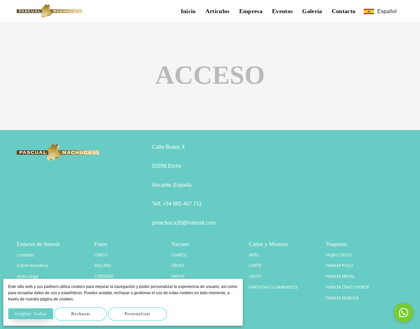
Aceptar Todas (30, 314)
